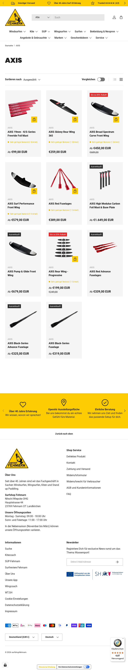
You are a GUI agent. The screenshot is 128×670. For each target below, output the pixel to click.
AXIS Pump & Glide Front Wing (22, 273)
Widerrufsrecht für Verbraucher (83, 481)
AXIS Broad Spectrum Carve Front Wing (102, 133)
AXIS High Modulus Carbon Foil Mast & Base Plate (105, 205)
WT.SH (8, 592)
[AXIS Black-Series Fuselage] (64, 319)
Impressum (11, 611)
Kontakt (70, 462)
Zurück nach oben (64, 433)
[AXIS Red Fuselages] (64, 180)
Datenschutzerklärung (17, 605)
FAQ (68, 494)
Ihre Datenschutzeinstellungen (70, 667)
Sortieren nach (13, 79)
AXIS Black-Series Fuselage (59, 345)
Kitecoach (10, 555)
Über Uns (10, 573)
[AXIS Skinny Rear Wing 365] (64, 108)
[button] (121, 17)
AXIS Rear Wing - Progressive (58, 273)
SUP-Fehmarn (12, 561)
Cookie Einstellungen (16, 598)
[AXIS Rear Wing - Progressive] (64, 248)
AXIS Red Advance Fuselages (100, 273)
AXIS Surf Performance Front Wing (21, 205)
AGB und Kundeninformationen (83, 487)
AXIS (18, 46)
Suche (8, 548)
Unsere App (11, 580)
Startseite (9, 46)
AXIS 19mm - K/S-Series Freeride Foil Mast (21, 133)
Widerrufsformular (76, 475)
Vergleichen (88, 79)
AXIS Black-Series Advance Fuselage (18, 345)
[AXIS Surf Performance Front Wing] (23, 180)
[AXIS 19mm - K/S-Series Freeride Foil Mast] (23, 108)
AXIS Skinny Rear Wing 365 (62, 133)
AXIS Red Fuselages (60, 203)
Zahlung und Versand (78, 469)
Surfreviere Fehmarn (16, 567)
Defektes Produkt (75, 456)
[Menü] (123, 639)
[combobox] (68, 17)
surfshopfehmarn (19, 652)
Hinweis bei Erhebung (47, 667)
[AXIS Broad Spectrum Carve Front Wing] (105, 108)
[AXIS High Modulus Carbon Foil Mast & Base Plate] (105, 180)
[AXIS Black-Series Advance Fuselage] (23, 319)
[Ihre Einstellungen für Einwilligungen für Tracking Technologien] (5, 664)
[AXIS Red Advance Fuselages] (105, 248)
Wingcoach (11, 586)
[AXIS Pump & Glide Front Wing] (23, 248)
